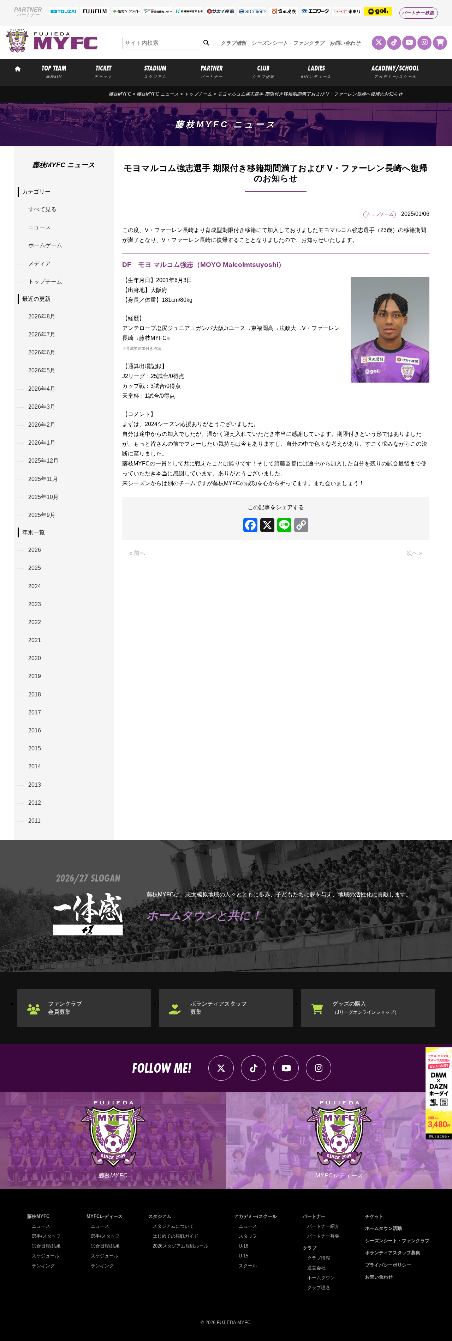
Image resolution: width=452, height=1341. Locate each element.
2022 (34, 622)
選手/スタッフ (46, 1236)
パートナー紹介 (323, 1226)
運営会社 (316, 1267)
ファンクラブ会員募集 (65, 1007)
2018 (34, 694)
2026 (34, 550)
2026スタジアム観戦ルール (180, 1246)
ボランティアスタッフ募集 (218, 1007)
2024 (34, 586)
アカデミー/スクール (255, 1216)
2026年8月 (41, 316)
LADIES (316, 71)
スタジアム (159, 1216)
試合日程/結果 (46, 1246)
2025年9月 (41, 515)
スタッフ (248, 1236)
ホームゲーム (45, 245)
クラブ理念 (318, 1287)
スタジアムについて (173, 1226)
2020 (34, 658)
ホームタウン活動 (383, 1228)
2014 (34, 766)
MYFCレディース (105, 1216)
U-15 (243, 1255)
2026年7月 (41, 334)
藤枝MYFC (120, 94)
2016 (34, 730)
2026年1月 (41, 443)
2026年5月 (41, 370)
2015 (34, 748)
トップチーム (198, 94)
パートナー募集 (418, 13)
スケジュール (45, 1255)
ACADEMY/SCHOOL (395, 71)
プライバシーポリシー (388, 1265)
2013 (34, 785)
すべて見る (42, 209)
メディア (39, 264)
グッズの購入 (365, 1007)
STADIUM (155, 71)
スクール (248, 1265)
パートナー (314, 1216)
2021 (34, 640)
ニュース (39, 227)
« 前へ (137, 553)
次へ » (414, 553)
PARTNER (212, 71)
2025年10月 (43, 497)
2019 (34, 676)
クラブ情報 (233, 43)
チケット (374, 1216)
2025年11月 (43, 479)
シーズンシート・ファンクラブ (288, 43)
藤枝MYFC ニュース (158, 94)
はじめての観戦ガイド (175, 1236)
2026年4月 (41, 389)
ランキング (43, 1265)
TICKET (103, 71)
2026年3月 (41, 407)
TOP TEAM (54, 71)
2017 (34, 712)
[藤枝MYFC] (52, 51)
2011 (34, 821)
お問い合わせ (345, 43)
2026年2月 (41, 425)
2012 (34, 803)
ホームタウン (321, 1277)
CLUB (263, 71)
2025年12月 (43, 461)
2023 (34, 604)
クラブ (309, 1248)
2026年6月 (41, 352)
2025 (34, 568)
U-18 (243, 1246)
